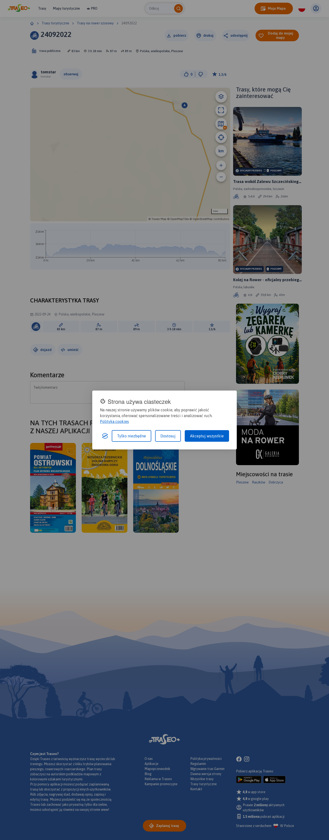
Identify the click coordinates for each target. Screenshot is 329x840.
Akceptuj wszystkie (207, 436)
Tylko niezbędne (131, 436)
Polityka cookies (114, 421)
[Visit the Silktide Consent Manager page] (105, 436)
